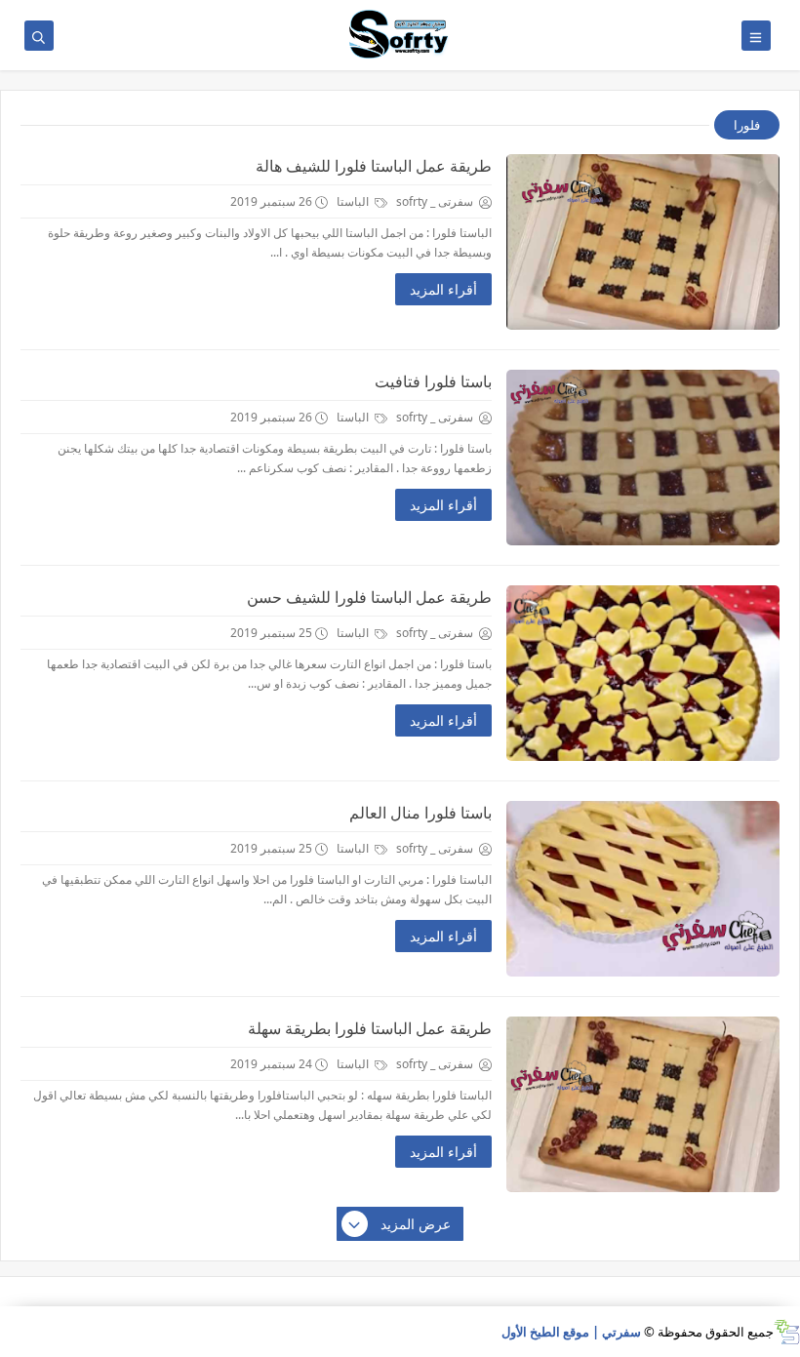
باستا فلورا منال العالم (420, 812)
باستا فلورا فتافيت (433, 381)
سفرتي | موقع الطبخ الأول (571, 1331)
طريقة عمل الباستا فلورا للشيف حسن (369, 597)
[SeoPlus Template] (787, 1332)
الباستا (354, 201)
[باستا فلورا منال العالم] (643, 889)
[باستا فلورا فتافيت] (643, 457)
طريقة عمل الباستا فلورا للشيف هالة (374, 166)
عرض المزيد (415, 1224)
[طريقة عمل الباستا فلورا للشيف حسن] (643, 673)
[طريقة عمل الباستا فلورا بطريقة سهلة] (643, 1104)
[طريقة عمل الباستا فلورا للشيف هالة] (643, 242)
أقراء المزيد (443, 289)
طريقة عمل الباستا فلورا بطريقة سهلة (370, 1028)
